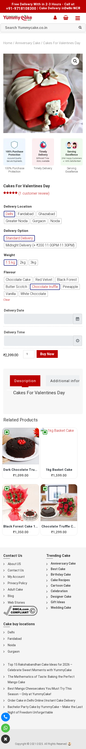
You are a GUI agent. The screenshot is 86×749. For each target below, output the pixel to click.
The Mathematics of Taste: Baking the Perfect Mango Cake (41, 679)
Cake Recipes (60, 580)
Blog (11, 596)
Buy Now (47, 354)
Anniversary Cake (27, 43)
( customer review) (34, 193)
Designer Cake (61, 596)
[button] (75, 61)
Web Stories (16, 602)
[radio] (9, 214)
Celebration (59, 591)
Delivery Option (16, 231)
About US (14, 564)
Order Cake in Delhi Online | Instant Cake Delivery (41, 700)
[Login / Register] (56, 17)
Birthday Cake (61, 574)
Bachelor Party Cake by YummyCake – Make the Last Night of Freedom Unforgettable (45, 709)
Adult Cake (15, 589)
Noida (12, 645)
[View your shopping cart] (67, 17)
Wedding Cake (61, 607)
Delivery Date (14, 310)
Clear (6, 299)
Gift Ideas (58, 602)
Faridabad (15, 638)
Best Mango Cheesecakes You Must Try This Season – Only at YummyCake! (40, 691)
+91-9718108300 (21, 8)
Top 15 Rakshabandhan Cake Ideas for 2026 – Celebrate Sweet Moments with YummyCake (40, 667)
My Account (16, 576)
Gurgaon (14, 651)
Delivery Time (14, 332)
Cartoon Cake (61, 585)
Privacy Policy (17, 583)
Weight (9, 255)
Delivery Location (18, 206)
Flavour (10, 272)
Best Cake (58, 569)
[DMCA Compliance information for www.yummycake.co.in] (20, 610)
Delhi (11, 632)
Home (7, 43)
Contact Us (16, 570)
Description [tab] (25, 381)
